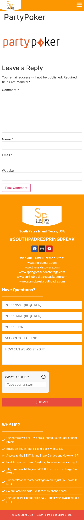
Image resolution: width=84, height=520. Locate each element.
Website (8, 170)
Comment (10, 89)
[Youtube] (49, 248)
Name (7, 139)
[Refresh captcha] (43, 376)
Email (7, 155)
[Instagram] (42, 248)
